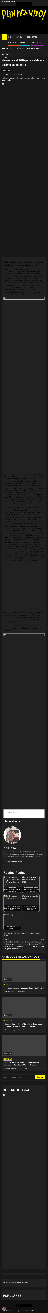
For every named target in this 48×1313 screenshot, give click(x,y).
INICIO (10, 37)
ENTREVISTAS (36, 43)
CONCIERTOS (32, 37)
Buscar (40, 1077)
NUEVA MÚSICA (17, 48)
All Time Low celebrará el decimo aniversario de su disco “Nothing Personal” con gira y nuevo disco (13, 944)
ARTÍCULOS (12, 43)
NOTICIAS (19, 37)
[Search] (44, 37)
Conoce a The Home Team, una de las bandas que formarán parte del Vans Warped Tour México (22, 1063)
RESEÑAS (23, 43)
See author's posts (14, 862)
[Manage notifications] (4, 1309)
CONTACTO (6, 54)
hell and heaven (34, 933)
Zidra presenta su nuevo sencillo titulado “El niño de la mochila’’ (35, 943)
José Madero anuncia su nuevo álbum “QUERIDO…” (23, 988)
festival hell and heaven (17, 933)
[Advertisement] (24, 26)
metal (6, 936)
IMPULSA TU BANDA (33, 48)
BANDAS (5, 48)
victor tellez (18, 74)
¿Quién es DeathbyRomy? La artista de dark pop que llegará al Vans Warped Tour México (22, 1025)
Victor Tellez (22, 991)
